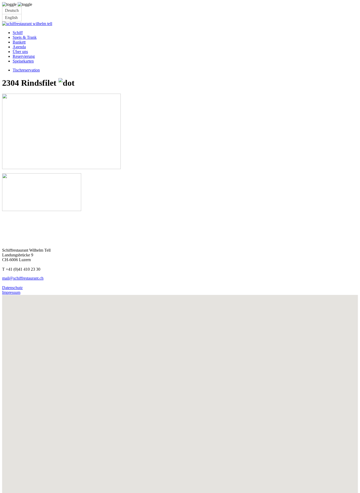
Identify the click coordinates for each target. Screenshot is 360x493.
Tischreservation (26, 70)
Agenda (19, 47)
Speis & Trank (25, 37)
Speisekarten (23, 61)
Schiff (18, 32)
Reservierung (24, 56)
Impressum (11, 292)
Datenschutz (12, 287)
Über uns (20, 51)
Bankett (19, 42)
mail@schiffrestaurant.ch (22, 278)
